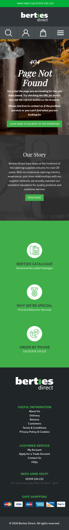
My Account (35, 450)
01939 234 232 (45, 3)
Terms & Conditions (34, 427)
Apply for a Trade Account (34, 454)
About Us (34, 411)
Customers (34, 423)
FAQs (34, 462)
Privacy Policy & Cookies (35, 431)
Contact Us (34, 458)
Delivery (35, 415)
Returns (34, 419)
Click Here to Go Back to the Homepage (34, 123)
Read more (34, 197)
